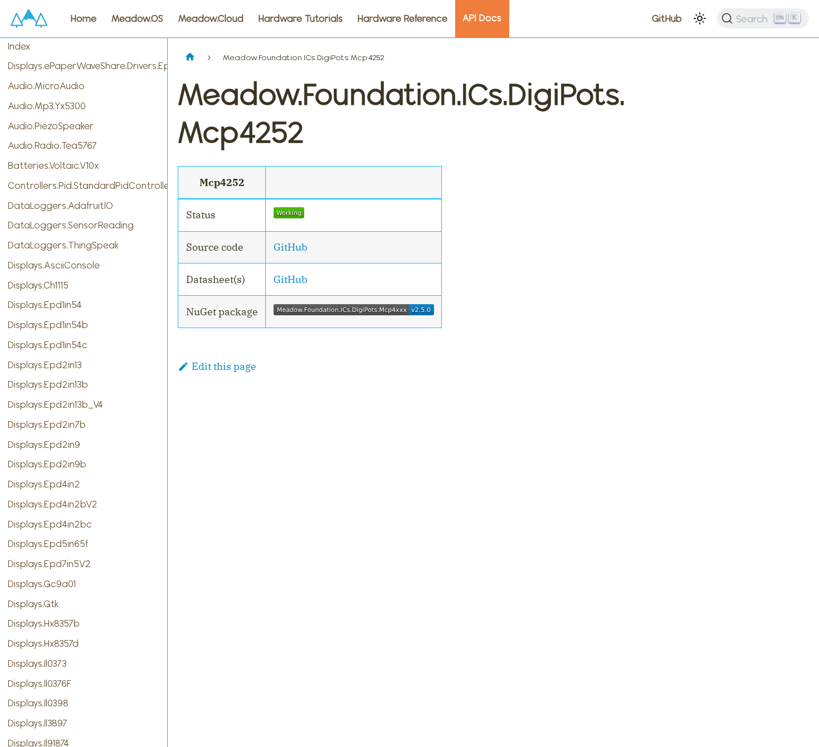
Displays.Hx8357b (44, 623)
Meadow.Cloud (210, 18)
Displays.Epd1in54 (45, 304)
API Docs (481, 17)
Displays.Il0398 (38, 703)
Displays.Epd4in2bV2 (53, 504)
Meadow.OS (137, 18)
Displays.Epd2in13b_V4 (55, 404)
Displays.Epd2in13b (48, 384)
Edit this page (224, 366)
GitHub (667, 18)
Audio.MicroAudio (46, 85)
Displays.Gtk (33, 603)
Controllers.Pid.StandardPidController (87, 185)
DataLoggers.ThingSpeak (63, 245)
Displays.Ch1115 (38, 285)
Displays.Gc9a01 (42, 583)
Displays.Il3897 (37, 723)
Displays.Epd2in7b (47, 424)
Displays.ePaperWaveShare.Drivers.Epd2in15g (87, 65)
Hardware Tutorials (301, 18)
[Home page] (190, 57)
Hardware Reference (402, 18)
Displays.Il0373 (37, 663)
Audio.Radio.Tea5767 (52, 145)
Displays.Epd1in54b (48, 324)
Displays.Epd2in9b (47, 464)
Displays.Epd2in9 (44, 444)
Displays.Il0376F (39, 683)
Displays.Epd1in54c (47, 344)
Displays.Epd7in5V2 (49, 563)
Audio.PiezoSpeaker (51, 125)
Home (83, 18)
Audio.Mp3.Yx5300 (47, 105)
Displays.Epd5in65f (48, 543)
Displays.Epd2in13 (45, 364)
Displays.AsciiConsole (54, 265)
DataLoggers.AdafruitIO (60, 205)
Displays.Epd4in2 (44, 484)
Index (19, 46)
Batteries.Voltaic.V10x (53, 165)
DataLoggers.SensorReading (71, 225)
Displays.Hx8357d (43, 643)
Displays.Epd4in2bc (50, 524)
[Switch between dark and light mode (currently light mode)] (700, 18)
